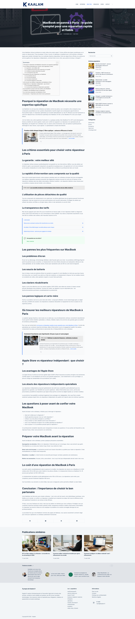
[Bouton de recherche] (111, 56)
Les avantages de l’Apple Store (32, 85)
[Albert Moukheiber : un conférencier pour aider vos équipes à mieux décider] (94, 574)
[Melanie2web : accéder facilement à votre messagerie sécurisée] (91, 82)
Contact (107, 4)
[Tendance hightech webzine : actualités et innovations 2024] (91, 113)
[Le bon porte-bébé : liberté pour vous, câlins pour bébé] (47, 574)
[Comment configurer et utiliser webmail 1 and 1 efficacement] (98, 543)
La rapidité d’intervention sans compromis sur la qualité (38, 69)
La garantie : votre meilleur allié (32, 68)
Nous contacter (30, 241)
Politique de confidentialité (99, 595)
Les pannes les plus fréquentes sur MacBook (35, 74)
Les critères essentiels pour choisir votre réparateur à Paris (38, 66)
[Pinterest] (61, 521)
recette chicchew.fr (73, 602)
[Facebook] (30, 521)
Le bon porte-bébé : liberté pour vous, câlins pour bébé (58, 574)
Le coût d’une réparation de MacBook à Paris (35, 92)
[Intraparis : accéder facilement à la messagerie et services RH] (91, 98)
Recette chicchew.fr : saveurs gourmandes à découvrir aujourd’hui (103, 65)
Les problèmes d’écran (31, 75)
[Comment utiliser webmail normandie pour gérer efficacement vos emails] (67, 543)
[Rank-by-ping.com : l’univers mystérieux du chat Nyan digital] (91, 90)
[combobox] (99, 55)
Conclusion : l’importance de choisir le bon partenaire (37, 93)
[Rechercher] (112, 4)
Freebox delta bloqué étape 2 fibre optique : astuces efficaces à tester (48, 130)
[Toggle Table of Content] (56, 62)
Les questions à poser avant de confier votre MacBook (37, 88)
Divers (102, 4)
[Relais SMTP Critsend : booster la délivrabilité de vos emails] (91, 105)
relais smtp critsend (73, 608)
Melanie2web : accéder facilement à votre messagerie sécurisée (103, 81)
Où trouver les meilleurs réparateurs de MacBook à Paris (38, 82)
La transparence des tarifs (32, 72)
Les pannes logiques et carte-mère (34, 80)
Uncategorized (92, 130)
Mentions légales (96, 597)
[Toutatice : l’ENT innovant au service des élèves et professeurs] (91, 74)
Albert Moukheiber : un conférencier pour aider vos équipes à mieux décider (104, 574)
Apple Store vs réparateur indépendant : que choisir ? (37, 83)
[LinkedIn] (77, 521)
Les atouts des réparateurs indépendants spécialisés (37, 87)
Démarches (96, 4)
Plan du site (95, 591)
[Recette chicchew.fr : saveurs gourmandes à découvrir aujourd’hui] (91, 66)
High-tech (89, 4)
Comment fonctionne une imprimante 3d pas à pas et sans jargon (46, 334)
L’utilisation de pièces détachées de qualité (35, 71)
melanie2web (71, 604)
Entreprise (82, 4)
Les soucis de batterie (31, 77)
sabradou (70, 600)
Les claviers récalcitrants (31, 79)
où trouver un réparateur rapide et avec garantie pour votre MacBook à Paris (57, 325)
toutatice (70, 606)
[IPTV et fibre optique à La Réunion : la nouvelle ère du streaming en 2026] (36, 543)
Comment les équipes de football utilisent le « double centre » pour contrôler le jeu (81, 574)
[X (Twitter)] (45, 521)
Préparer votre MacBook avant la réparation (34, 90)
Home (77, 4)
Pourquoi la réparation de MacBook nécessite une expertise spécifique (41, 64)
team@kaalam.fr (101, 603)
